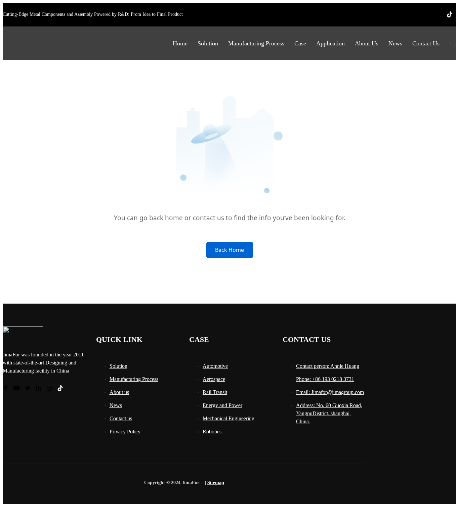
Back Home (229, 250)
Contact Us (426, 43)
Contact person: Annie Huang (327, 366)
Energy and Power (222, 405)
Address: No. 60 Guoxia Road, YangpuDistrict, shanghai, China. (329, 413)
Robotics (212, 431)
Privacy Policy (125, 431)
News (395, 43)
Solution (208, 43)
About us (119, 392)
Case (300, 43)
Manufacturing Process (256, 43)
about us (366, 43)
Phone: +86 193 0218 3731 (325, 379)
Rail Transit (215, 392)
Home (180, 43)
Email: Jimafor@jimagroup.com (330, 392)
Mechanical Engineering (228, 418)
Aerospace (214, 379)
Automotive (215, 366)
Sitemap (215, 482)
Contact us (121, 418)
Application (330, 43)
